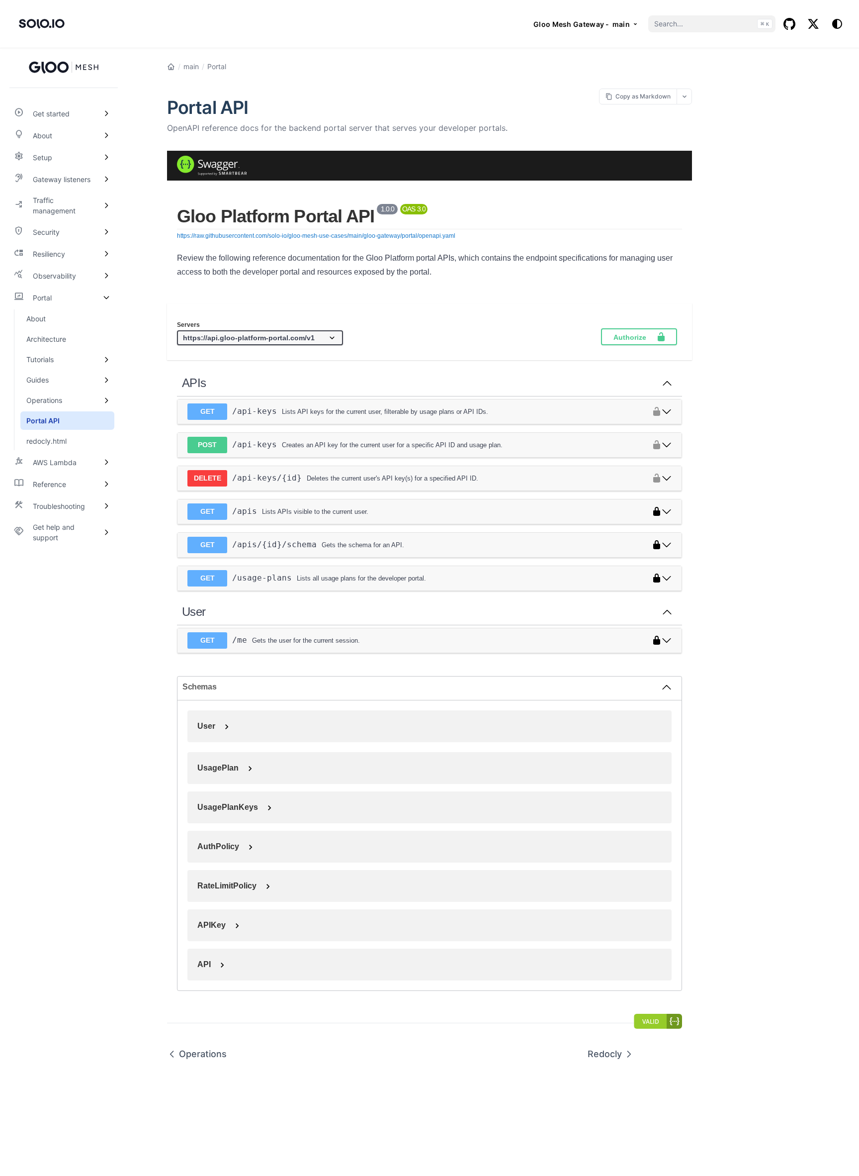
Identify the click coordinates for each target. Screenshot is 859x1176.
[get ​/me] (667, 640)
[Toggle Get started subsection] (106, 113)
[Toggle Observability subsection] (106, 276)
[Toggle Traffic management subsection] (106, 205)
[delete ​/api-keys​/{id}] (667, 478)
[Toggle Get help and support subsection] (106, 532)
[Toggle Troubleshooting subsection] (106, 506)
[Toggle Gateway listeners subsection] (106, 179)
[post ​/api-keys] (667, 445)
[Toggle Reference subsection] (106, 484)
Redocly (605, 1054)
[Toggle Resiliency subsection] (106, 254)
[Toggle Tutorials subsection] (106, 359)
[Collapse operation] (667, 383)
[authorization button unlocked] (654, 411)
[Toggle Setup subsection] (106, 157)
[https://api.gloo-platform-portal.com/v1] (260, 338)
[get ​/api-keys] (667, 411)
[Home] (171, 67)
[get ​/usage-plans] (667, 578)
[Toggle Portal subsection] (106, 297)
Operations (203, 1054)
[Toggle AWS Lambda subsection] (106, 462)
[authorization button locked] (654, 511)
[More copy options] (684, 96)
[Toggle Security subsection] (106, 232)
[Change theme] (837, 24)
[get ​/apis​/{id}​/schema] (667, 545)
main (191, 66)
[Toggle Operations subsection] (106, 400)
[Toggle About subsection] (106, 135)
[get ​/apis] (667, 511)
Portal (216, 66)
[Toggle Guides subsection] (106, 380)
